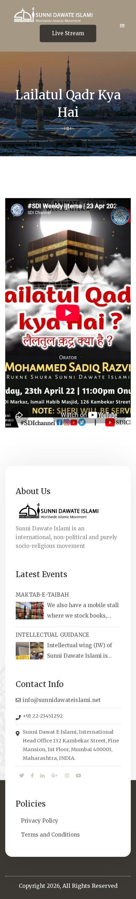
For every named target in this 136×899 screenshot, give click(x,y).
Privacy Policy (39, 820)
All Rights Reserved (90, 885)
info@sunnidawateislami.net (62, 700)
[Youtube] (78, 776)
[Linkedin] (42, 776)
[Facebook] (32, 776)
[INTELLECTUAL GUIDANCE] (30, 650)
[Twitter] (21, 776)
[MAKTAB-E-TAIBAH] (30, 610)
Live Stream (68, 33)
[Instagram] (67, 776)
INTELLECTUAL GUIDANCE (52, 635)
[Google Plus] (55, 776)
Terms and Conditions (50, 834)
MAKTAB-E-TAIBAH (42, 594)
